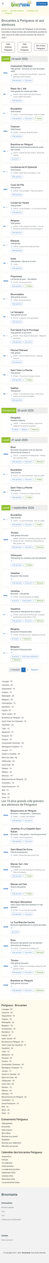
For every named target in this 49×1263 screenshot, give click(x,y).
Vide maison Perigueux (24, 47)
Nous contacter (7, 1240)
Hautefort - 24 (7, 725)
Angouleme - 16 (8, 689)
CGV (3, 1215)
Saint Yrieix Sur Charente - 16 (14, 721)
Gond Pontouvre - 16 (10, 786)
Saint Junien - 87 (9, 714)
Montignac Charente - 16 (12, 747)
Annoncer (43, 4)
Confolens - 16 (8, 783)
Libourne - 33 (7, 685)
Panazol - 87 (7, 736)
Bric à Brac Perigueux (40, 47)
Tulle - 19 (5, 728)
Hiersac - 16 (7, 768)
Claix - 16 (6, 797)
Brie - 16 (5, 790)
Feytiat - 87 (6, 710)
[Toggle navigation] (2, 3)
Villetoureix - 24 (8, 761)
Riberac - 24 (7, 772)
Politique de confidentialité (11, 1219)
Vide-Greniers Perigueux (8, 47)
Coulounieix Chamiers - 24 (13, 743)
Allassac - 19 (7, 776)
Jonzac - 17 (7, 750)
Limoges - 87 (7, 681)
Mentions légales (7, 1207)
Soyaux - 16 (7, 739)
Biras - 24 (6, 794)
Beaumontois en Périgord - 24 (14, 779)
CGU (3, 1211)
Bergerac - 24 (7, 699)
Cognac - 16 (7, 692)
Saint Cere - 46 (8, 765)
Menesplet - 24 (8, 696)
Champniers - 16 (8, 703)
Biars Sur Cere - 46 (9, 757)
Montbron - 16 (8, 707)
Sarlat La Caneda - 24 (11, 754)
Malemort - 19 (7, 732)
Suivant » (35, 670)
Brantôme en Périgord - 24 (13, 718)
